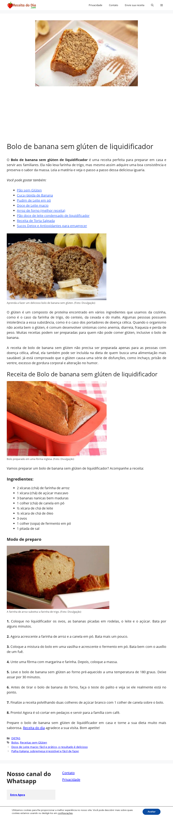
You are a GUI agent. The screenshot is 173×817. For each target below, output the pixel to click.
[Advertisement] (86, 116)
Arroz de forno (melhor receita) (41, 210)
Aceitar (151, 811)
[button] (152, 5)
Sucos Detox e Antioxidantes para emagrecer (52, 225)
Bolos (15, 742)
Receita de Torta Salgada (36, 220)
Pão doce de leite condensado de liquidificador (53, 215)
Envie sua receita (134, 5)
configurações (65, 813)
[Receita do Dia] (21, 5)
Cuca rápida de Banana (35, 195)
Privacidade (95, 5)
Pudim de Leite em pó (34, 200)
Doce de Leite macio (32, 205)
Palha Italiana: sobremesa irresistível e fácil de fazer (45, 751)
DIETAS (15, 738)
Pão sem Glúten (29, 190)
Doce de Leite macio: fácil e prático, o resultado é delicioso (49, 747)
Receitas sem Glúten (33, 742)
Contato (113, 5)
